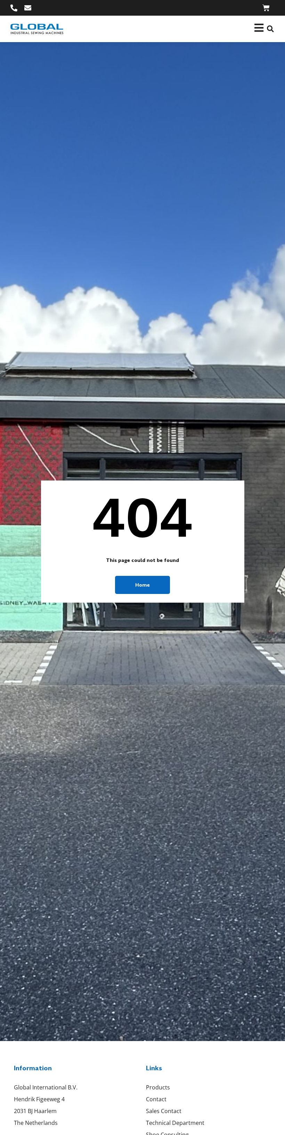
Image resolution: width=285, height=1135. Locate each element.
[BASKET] (266, 8)
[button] (270, 29)
